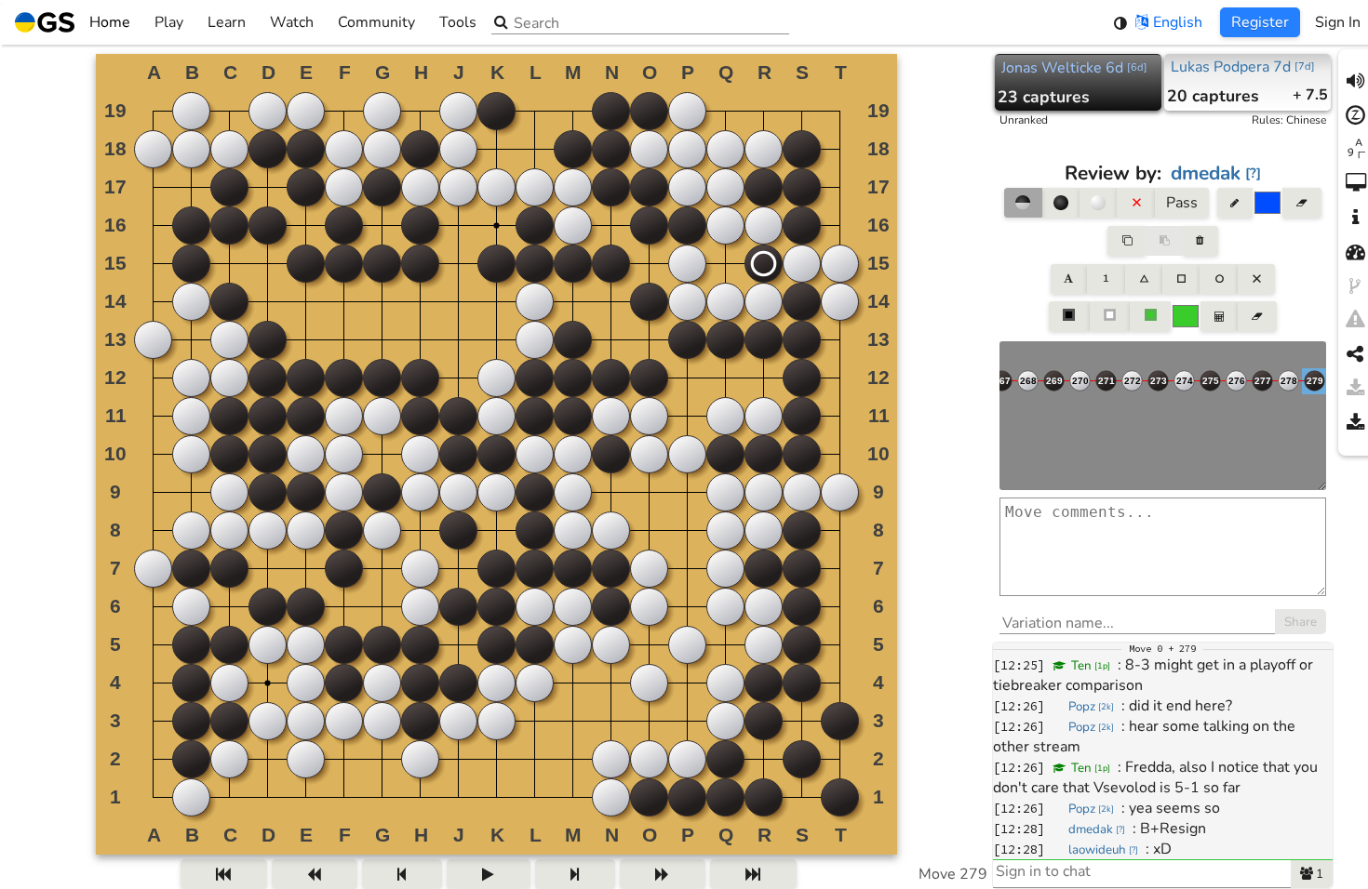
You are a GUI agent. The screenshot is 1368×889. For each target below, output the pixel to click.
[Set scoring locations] (1069, 316)
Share (1300, 622)
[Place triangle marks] (1143, 279)
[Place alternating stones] (1022, 203)
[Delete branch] (1200, 241)
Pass (1182, 202)
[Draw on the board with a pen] (1235, 203)
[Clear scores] (1257, 316)
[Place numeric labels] (1105, 279)
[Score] (1219, 316)
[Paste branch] (1164, 241)
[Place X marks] (1256, 279)
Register (1260, 22)
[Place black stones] (1061, 203)
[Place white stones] (1098, 203)
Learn (227, 22)
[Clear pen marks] (1301, 203)
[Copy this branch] (1126, 241)
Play (168, 22)
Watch (292, 22)
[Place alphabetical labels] (1069, 279)
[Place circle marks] (1218, 279)
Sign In (1338, 22)
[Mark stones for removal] (1135, 203)
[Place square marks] (1181, 279)
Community (376, 22)
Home (109, 22)
